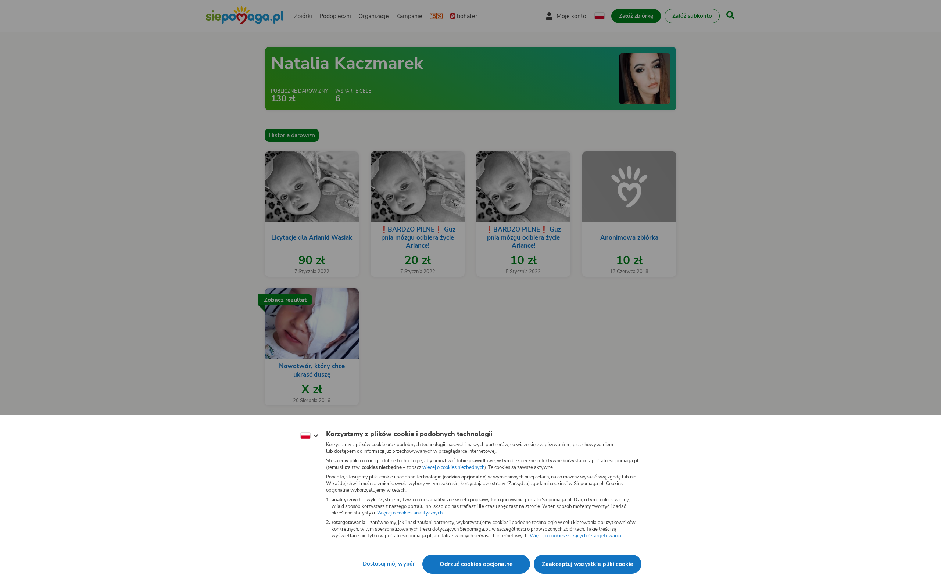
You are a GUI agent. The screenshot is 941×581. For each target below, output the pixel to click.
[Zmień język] (309, 436)
